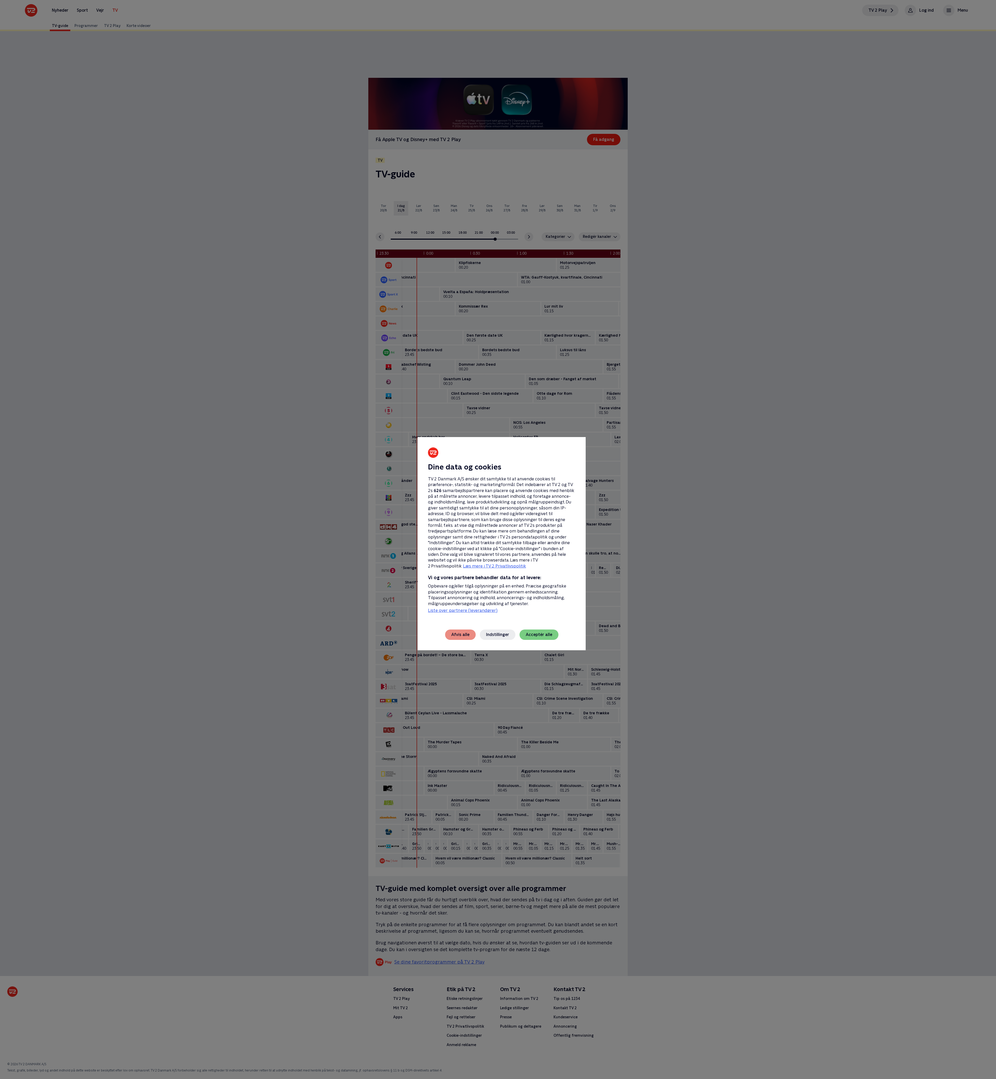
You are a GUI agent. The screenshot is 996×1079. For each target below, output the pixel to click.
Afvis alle (460, 634)
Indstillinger (497, 634)
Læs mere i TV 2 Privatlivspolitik (494, 566)
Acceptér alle (539, 634)
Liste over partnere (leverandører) (462, 610)
